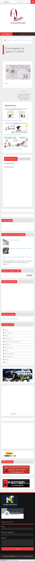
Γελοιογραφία (14, 40)
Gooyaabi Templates (12, 560)
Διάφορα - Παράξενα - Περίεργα (12, 341)
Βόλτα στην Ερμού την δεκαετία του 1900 (20, 248)
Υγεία (6, 362)
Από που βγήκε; (8, 333)
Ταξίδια (7, 359)
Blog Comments (11, 159)
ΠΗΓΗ (6, 83)
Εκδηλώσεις (8, 344)
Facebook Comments (25, 159)
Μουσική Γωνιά (9, 347)
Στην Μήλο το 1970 (15, 240)
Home (7, 40)
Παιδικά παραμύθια (9, 353)
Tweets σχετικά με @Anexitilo (10, 319)
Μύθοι (6, 350)
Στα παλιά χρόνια (9, 356)
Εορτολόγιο (14, 413)
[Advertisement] (17, 435)
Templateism (19, 556)
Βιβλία (6, 335)
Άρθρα (6, 330)
